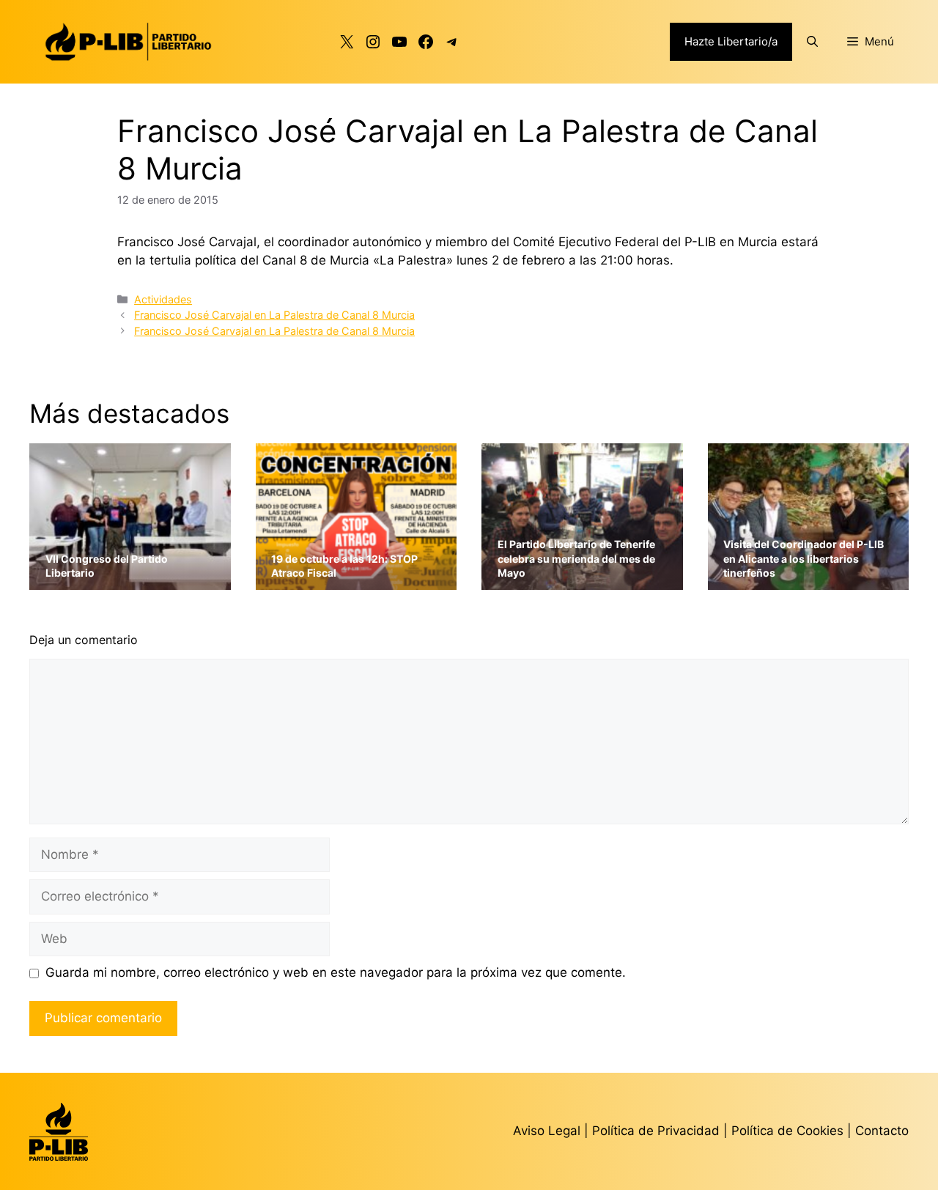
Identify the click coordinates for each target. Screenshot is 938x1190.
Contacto (882, 1130)
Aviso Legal (546, 1130)
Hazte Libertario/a (731, 41)
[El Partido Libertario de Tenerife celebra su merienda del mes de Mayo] (582, 580)
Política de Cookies (787, 1130)
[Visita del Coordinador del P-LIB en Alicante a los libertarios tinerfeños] (808, 580)
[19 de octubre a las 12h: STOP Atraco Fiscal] (356, 580)
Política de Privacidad (657, 1130)
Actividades (163, 299)
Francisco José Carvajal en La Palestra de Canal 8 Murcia (274, 314)
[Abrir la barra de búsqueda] (812, 42)
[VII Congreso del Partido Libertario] (130, 580)
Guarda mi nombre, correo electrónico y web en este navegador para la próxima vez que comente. (335, 972)
